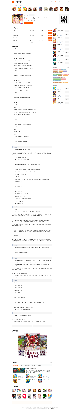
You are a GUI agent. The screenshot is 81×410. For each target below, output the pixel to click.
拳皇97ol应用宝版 (60, 55)
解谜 (34, 20)
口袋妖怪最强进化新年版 (60, 58)
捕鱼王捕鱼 (19, 379)
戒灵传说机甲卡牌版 (60, 41)
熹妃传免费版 (15, 33)
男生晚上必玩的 (61, 77)
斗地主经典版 (63, 79)
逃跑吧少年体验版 (60, 62)
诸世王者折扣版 (59, 37)
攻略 (64, 1)
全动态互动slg (56, 71)
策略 (31, 20)
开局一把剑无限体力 (60, 48)
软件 (60, 1)
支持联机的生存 (63, 69)
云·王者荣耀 (59, 91)
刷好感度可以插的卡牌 (57, 74)
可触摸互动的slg (65, 75)
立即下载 (28, 22)
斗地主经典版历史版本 (57, 82)
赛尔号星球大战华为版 (60, 51)
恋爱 (28, 20)
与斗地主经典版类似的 (57, 79)
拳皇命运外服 (59, 98)
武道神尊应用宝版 (60, 30)
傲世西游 (58, 33)
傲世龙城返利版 (59, 44)
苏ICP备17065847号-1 (51, 408)
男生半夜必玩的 (56, 77)
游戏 (56, 1)
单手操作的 (60, 75)
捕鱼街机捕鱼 (20, 375)
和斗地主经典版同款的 (64, 82)
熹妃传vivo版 (15, 37)
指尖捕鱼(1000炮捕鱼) (46, 379)
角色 (18, 5)
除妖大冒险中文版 (60, 102)
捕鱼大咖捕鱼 (32, 375)
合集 (68, 1)
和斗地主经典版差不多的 (57, 80)
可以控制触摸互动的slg (64, 74)
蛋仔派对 (58, 95)
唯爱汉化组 (60, 71)
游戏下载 (49, 30)
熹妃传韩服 (15, 40)
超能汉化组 (65, 71)
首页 (51, 1)
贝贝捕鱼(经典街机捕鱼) (33, 380)
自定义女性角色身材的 (57, 69)
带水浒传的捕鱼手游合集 (31, 368)
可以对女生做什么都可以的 (57, 72)
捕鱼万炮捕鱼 (44, 375)
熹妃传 (21, 5)
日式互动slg (55, 75)
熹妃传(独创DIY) (15, 35)
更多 (50, 362)
